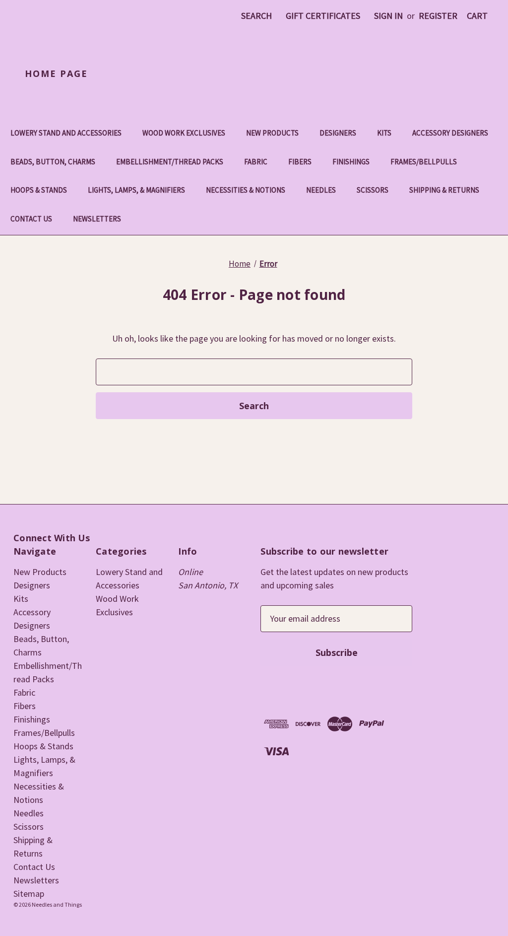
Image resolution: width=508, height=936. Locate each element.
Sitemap (28, 893)
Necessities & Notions (245, 190)
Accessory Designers (450, 133)
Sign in (388, 15)
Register (438, 15)
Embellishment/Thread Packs (169, 161)
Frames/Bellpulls (423, 161)
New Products (272, 133)
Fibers (300, 161)
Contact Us (31, 218)
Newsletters (97, 218)
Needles (321, 190)
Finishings (351, 161)
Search (256, 15)
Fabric (255, 161)
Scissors (372, 190)
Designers (337, 133)
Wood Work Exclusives (183, 133)
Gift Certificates (323, 15)
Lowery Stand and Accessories (66, 133)
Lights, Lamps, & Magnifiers (136, 190)
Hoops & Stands (38, 190)
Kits (384, 133)
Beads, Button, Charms (52, 161)
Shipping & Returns (444, 190)
